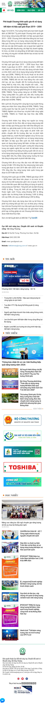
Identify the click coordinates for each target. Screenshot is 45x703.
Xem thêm (38, 409)
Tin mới (10, 258)
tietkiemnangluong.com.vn (18, 246)
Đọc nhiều (11, 495)
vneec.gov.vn (27, 672)
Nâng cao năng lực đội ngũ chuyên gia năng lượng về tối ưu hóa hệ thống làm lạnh (21, 523)
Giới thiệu (10, 10)
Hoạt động (31, 10)
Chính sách (21, 10)
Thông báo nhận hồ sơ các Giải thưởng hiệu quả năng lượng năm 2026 (21, 363)
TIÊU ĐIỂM (11, 332)
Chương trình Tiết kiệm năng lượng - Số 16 (18, 289)
